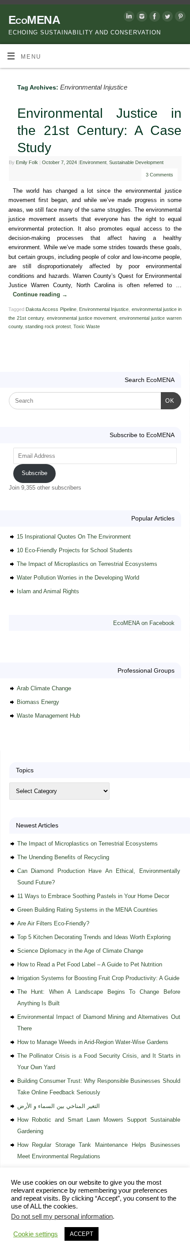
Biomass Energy (38, 702)
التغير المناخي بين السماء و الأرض (58, 1106)
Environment (93, 162)
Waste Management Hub (48, 715)
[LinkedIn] (128, 18)
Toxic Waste (86, 326)
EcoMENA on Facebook (144, 623)
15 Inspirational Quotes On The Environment (74, 536)
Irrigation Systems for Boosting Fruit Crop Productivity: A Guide (98, 978)
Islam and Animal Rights (48, 591)
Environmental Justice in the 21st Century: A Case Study (99, 130)
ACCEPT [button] (81, 1234)
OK (168, 400)
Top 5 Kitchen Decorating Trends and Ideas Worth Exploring (94, 937)
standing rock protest (48, 326)
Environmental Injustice (104, 309)
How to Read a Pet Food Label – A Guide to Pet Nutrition (89, 964)
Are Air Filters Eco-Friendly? (53, 923)
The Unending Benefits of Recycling (63, 857)
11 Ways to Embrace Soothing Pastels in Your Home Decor (93, 896)
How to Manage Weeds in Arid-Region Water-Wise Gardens (92, 1042)
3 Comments (159, 174)
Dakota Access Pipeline (51, 309)
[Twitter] (166, 18)
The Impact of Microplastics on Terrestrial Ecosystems (87, 564)
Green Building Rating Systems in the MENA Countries (87, 909)
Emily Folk (27, 162)
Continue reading (40, 295)
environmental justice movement (82, 318)
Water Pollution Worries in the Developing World (78, 577)
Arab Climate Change (44, 688)
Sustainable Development (136, 162)
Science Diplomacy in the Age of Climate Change (80, 950)
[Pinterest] (179, 18)
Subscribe (34, 473)
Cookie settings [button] (35, 1234)
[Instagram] (140, 18)
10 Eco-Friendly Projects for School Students (75, 550)
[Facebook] (153, 18)
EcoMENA (34, 19)
